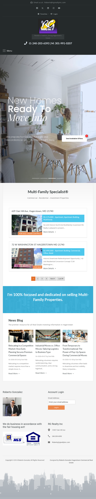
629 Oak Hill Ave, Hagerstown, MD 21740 (32, 211)
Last (60, 279)
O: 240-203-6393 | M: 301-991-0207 (50, 43)
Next (52, 279)
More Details (48, 232)
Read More (13, 373)
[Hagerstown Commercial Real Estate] (48, 26)
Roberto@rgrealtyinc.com (55, 2)
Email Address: (53, 398)
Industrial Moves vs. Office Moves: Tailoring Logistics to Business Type (48, 349)
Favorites (43, 14)
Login (55, 14)
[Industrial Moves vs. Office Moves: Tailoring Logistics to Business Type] (48, 336)
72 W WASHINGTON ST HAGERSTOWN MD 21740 (38, 245)
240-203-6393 (57, 436)
